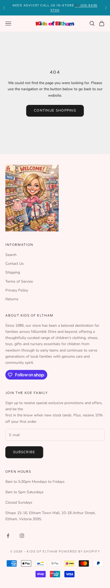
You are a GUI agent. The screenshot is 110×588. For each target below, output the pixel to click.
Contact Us (14, 263)
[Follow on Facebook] (8, 535)
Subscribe (24, 452)
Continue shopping (55, 110)
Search (11, 254)
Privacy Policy (16, 290)
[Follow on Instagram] (22, 535)
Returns (11, 299)
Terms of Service (19, 281)
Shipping (12, 272)
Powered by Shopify (79, 551)
